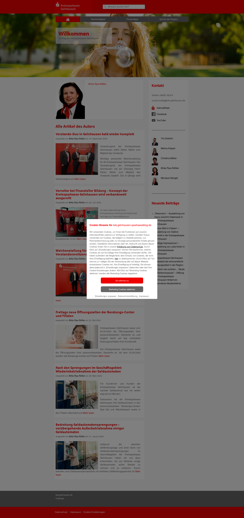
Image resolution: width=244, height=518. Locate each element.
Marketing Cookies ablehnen (122, 289)
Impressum (144, 296)
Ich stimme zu (122, 280)
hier (116, 258)
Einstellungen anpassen (105, 296)
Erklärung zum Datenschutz (130, 246)
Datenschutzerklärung (128, 296)
